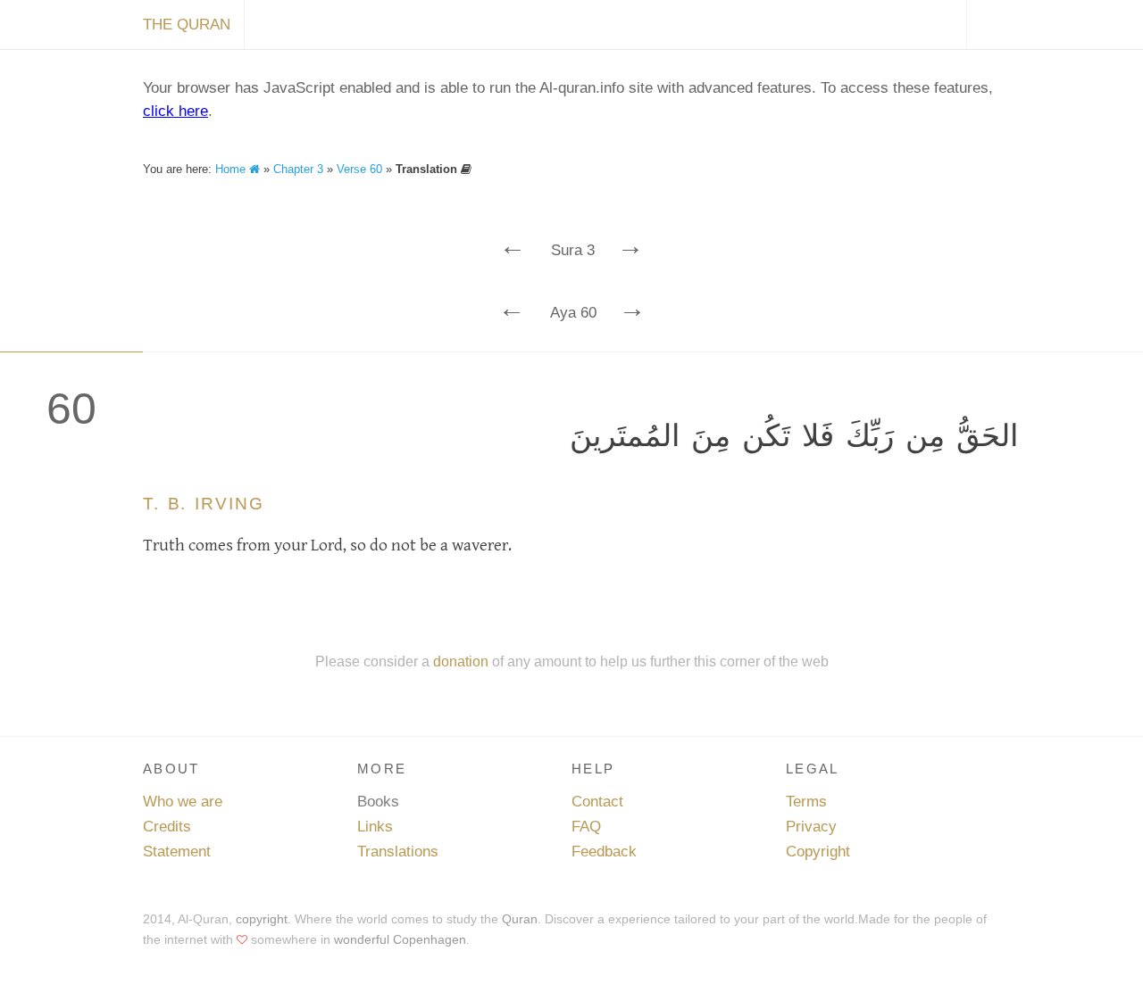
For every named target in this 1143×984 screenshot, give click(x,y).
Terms (806, 801)
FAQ (586, 826)
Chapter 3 (298, 169)
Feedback (604, 851)
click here (175, 111)
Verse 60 (359, 169)
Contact (597, 801)
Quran (520, 919)
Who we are (182, 801)
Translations (397, 851)
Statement (177, 851)
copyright (262, 919)
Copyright (818, 851)
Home (232, 169)
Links (375, 826)
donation (460, 661)
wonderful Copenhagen (400, 939)
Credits (167, 826)
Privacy (811, 826)
